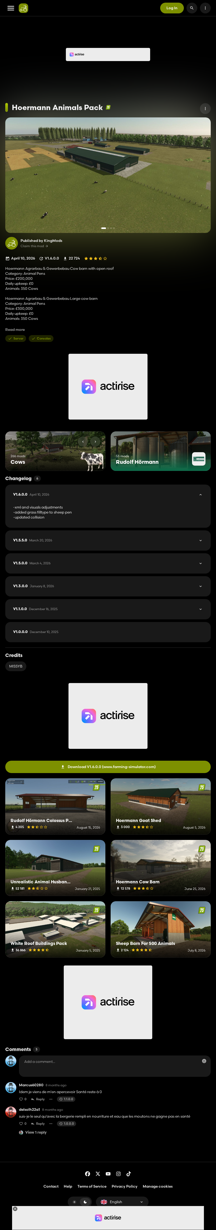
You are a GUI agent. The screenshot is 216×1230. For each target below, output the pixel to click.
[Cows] (91, 461)
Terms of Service (91, 1186)
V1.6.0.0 (31, 494)
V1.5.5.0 (32, 540)
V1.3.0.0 (33, 586)
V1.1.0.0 (35, 609)
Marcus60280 (31, 1085)
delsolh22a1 (29, 1109)
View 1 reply (36, 1133)
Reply (40, 1099)
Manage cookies (158, 1186)
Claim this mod (32, 246)
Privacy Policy (125, 1186)
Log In (172, 8)
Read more (15, 329)
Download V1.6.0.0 (112, 766)
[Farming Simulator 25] (108, 107)
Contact (50, 1186)
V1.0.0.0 (35, 632)
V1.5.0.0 (32, 563)
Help (68, 1186)
